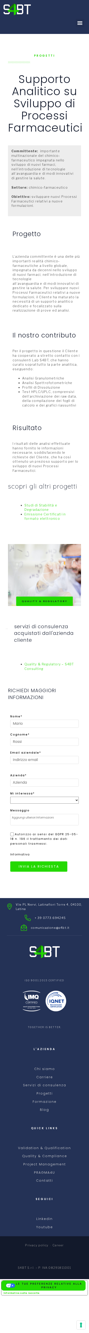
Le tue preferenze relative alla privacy (49, 1285)
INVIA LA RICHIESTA (39, 866)
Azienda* (18, 775)
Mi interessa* (22, 793)
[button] (80, 23)
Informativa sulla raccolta (21, 1293)
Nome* (16, 716)
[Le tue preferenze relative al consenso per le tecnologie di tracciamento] (81, 1325)
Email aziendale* (25, 753)
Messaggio (20, 810)
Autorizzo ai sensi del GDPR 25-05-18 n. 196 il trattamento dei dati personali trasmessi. (44, 839)
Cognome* (20, 734)
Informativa (20, 854)
